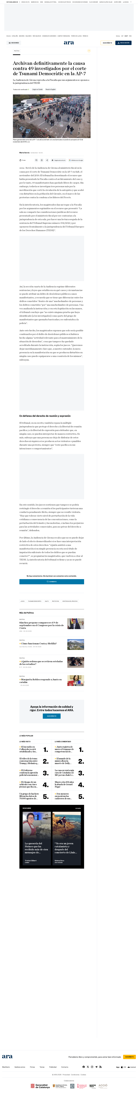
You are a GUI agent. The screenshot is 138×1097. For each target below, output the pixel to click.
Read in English (51, 89)
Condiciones (75, 1075)
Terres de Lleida (76, 36)
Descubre (27, 808)
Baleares (29, 36)
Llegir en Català (37, 89)
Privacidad (66, 1075)
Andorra (21, 36)
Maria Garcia (24, 153)
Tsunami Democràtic (34, 601)
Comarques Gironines (49, 36)
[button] (131, 2)
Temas (42, 1067)
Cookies (83, 1075)
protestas (55, 601)
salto (47, 601)
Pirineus (85, 36)
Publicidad (52, 1067)
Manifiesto (6, 1067)
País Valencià (37, 36)
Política (16, 50)
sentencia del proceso (70, 601)
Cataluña (15, 36)
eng (130, 36)
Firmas (32, 1067)
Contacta (64, 1067)
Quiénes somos (20, 1067)
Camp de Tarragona (63, 36)
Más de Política (26, 612)
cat (122, 36)
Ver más (78, 808)
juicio (22, 601)
